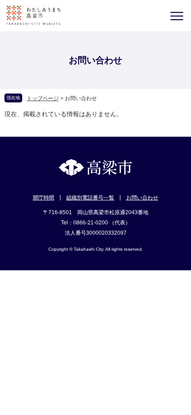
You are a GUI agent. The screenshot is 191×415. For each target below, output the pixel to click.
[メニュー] (177, 16)
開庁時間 (43, 198)
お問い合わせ (142, 198)
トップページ (43, 98)
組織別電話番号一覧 (90, 198)
